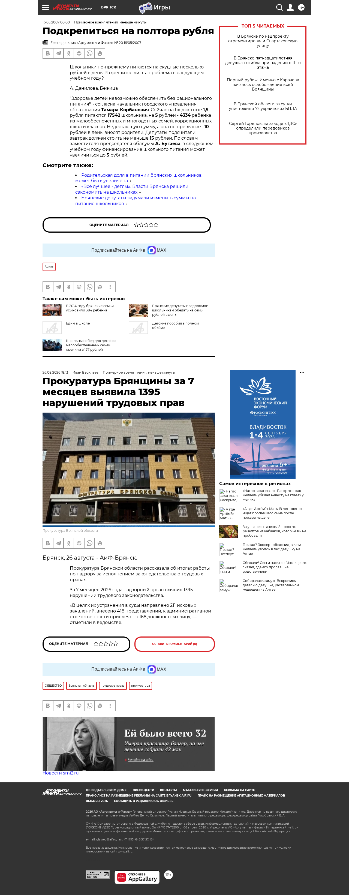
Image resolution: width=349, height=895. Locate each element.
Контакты (168, 790)
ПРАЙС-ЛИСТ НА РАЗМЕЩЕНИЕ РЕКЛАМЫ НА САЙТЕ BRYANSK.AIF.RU (138, 795)
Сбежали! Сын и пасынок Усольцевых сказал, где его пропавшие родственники (274, 567)
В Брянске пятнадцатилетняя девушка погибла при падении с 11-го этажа (263, 63)
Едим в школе (78, 323)
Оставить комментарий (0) (174, 644)
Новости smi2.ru (61, 773)
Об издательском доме (106, 790)
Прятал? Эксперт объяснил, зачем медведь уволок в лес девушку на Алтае (272, 549)
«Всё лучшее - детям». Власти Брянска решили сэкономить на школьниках (131, 189)
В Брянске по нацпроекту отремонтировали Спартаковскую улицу (262, 41)
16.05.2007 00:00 (56, 22)
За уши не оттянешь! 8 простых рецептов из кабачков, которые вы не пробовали (274, 531)
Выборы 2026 (97, 801)
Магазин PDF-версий (200, 790)
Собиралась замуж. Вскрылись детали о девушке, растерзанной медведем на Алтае (271, 585)
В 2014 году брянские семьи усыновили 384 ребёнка (90, 308)
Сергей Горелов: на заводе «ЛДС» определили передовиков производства (263, 128)
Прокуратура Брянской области (70, 530)
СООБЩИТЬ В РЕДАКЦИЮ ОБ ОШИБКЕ (143, 801)
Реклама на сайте (239, 790)
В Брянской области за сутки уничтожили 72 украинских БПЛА (263, 106)
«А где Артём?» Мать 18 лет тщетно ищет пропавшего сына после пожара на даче (272, 513)
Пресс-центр (143, 790)
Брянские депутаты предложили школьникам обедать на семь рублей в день (180, 310)
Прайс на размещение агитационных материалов (241, 795)
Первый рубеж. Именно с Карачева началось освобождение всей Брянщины (263, 85)
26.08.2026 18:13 (55, 372)
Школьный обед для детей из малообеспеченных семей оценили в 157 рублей (91, 345)
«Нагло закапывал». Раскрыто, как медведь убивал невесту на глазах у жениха (273, 495)
